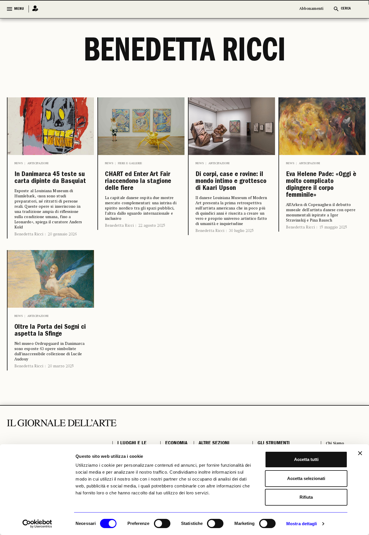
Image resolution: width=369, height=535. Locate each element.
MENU (19, 9)
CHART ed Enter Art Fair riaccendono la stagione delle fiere (140, 185)
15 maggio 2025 (333, 246)
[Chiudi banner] (360, 453)
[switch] (162, 523)
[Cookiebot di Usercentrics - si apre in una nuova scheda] (37, 523)
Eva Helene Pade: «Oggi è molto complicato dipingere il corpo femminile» (317, 194)
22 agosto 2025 (151, 232)
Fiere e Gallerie (130, 163)
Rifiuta (306, 497)
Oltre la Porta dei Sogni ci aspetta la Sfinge (48, 352)
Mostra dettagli (301, 523)
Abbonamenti (311, 9)
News (18, 163)
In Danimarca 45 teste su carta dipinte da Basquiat (50, 185)
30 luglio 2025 (241, 247)
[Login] (33, 8)
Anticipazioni (37, 163)
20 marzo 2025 (61, 394)
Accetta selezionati (306, 478)
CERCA (346, 9)
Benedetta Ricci (28, 248)
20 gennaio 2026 (62, 248)
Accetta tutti (306, 459)
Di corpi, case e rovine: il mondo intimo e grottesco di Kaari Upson (228, 189)
